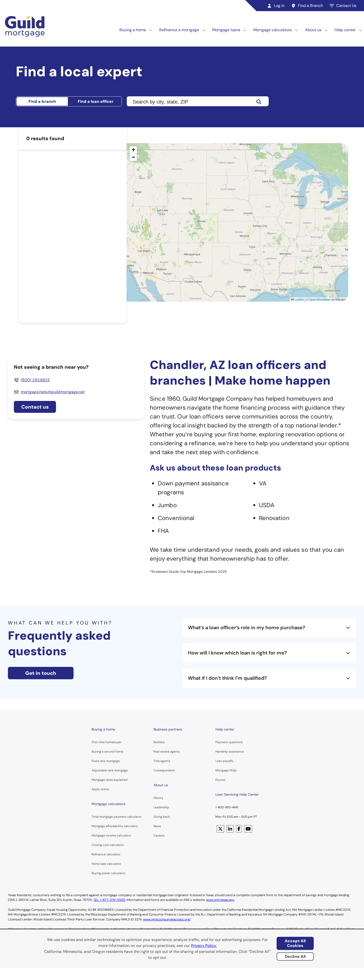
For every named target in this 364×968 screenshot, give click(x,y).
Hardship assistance (229, 752)
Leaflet (299, 299)
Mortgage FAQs (225, 770)
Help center (345, 29)
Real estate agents (167, 752)
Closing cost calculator (108, 845)
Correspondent (164, 770)
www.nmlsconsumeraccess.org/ (166, 919)
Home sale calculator (106, 864)
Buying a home (132, 29)
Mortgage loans (226, 29)
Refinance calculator (106, 854)
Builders (159, 742)
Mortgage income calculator (111, 835)
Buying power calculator (108, 873)
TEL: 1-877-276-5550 (109, 900)
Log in (279, 5)
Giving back (162, 817)
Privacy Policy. (204, 945)
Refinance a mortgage (179, 29)
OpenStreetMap (319, 299)
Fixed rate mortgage (106, 761)
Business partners (168, 729)
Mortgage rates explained (110, 780)
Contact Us (346, 5)
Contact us (35, 407)
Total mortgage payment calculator (116, 817)
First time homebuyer (106, 742)
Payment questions (229, 742)
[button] (133, 150)
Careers (159, 835)
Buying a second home (107, 752)
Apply (96, 789)
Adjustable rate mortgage (110, 770)
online (105, 789)
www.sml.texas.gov (220, 900)
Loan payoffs (224, 761)
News (157, 826)
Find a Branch (310, 5)
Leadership (161, 807)
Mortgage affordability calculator (115, 826)
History (158, 798)
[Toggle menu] (151, 30)
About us (313, 29)
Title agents (162, 761)
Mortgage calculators (272, 29)
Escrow (220, 780)
